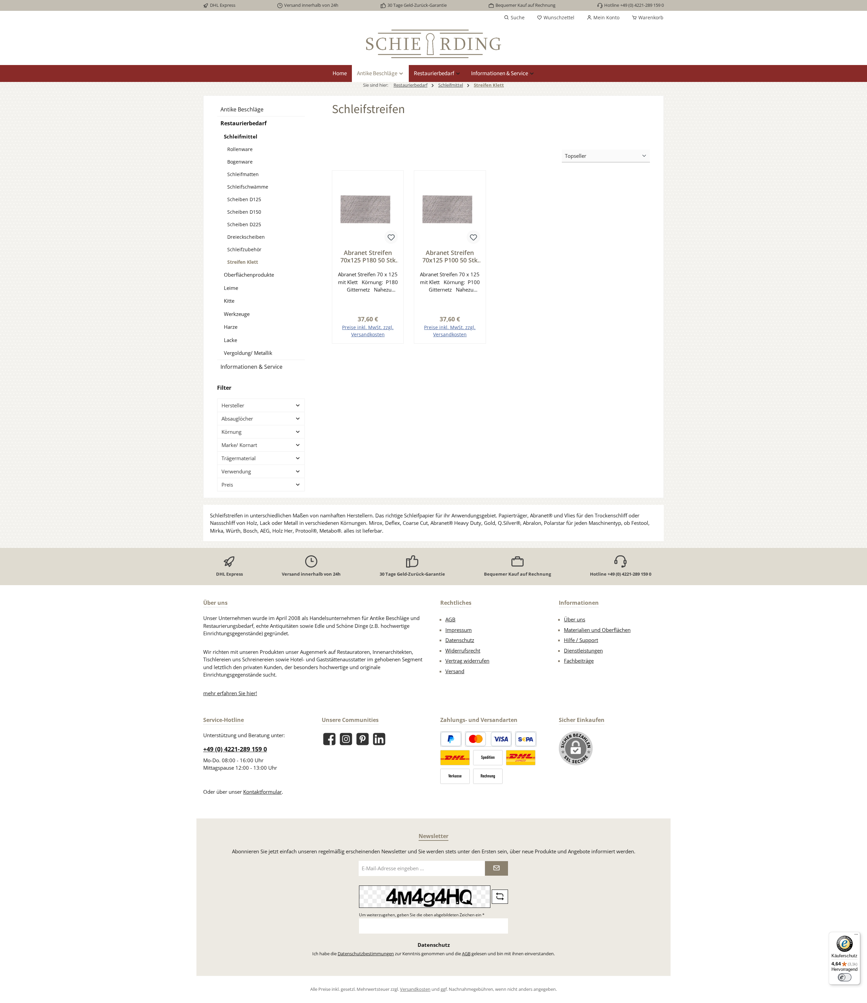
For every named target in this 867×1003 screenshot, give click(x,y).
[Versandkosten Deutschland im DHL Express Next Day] (520, 757)
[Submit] (496, 868)
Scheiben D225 (244, 224)
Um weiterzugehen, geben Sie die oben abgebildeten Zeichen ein (422, 915)
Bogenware (240, 161)
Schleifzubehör (244, 249)
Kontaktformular (262, 791)
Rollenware (240, 149)
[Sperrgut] (488, 757)
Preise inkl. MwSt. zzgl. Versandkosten (368, 331)
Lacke (230, 340)
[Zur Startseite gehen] (433, 43)
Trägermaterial (238, 458)
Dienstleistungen (583, 650)
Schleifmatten (243, 174)
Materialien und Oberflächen (597, 629)
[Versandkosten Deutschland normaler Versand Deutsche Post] (455, 757)
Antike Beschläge (241, 109)
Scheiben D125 (244, 199)
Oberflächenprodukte (249, 274)
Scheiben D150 (244, 212)
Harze (230, 326)
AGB (450, 619)
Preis (227, 484)
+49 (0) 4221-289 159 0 (235, 749)
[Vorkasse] (455, 776)
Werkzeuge (237, 314)
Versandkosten (415, 989)
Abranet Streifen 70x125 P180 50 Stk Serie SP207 (368, 256)
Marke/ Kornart (239, 445)
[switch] (844, 977)
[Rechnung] (488, 776)
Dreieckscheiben (246, 237)
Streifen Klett (242, 262)
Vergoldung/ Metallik (248, 352)
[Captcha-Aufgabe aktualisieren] (500, 897)
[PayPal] (451, 739)
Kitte (229, 300)
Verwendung (236, 471)
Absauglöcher (237, 418)
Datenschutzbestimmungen (366, 954)
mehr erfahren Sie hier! (230, 693)
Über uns (574, 619)
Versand (454, 671)
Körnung (231, 431)
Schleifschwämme (247, 187)
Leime (231, 287)
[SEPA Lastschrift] (525, 739)
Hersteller (232, 405)
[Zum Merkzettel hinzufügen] (391, 237)
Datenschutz (459, 640)
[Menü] (856, 936)
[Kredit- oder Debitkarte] (488, 739)
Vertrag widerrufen (467, 660)
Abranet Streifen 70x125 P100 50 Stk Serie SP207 (450, 256)
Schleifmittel (240, 136)
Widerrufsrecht (462, 650)
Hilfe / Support (581, 640)
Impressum (458, 629)
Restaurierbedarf (243, 123)
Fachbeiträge (579, 660)
